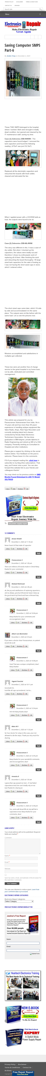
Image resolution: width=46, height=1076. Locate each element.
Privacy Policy (9, 1)
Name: (9, 939)
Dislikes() (23, 489)
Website (7, 869)
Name (7, 856)
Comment (8, 838)
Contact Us (8, 5)
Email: (9, 946)
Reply (38, 553)
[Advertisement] (25, 196)
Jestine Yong (11, 56)
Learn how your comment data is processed (22, 890)
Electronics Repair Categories (15, 899)
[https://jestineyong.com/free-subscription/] (23, 1073)
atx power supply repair (18, 524)
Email (7, 862)
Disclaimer (19, 1)
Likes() (10, 489)
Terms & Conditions (32, 1)
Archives (17, 5)
